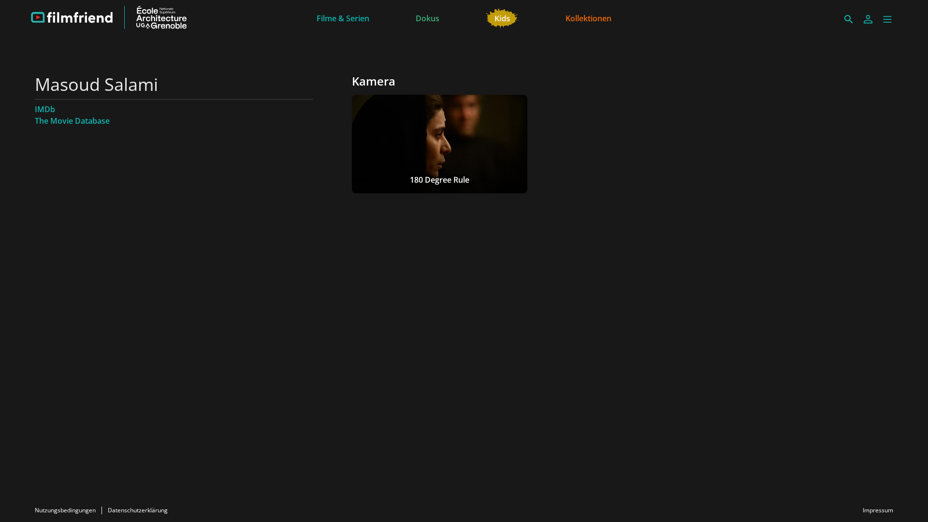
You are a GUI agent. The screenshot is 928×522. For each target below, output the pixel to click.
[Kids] (502, 17)
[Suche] (848, 19)
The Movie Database (72, 121)
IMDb (45, 109)
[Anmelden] (868, 19)
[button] (887, 19)
